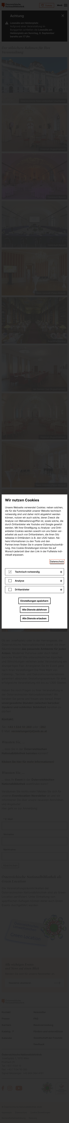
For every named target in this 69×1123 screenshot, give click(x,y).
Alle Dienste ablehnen (34, 609)
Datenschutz (57, 561)
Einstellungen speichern (34, 600)
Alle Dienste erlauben (34, 618)
